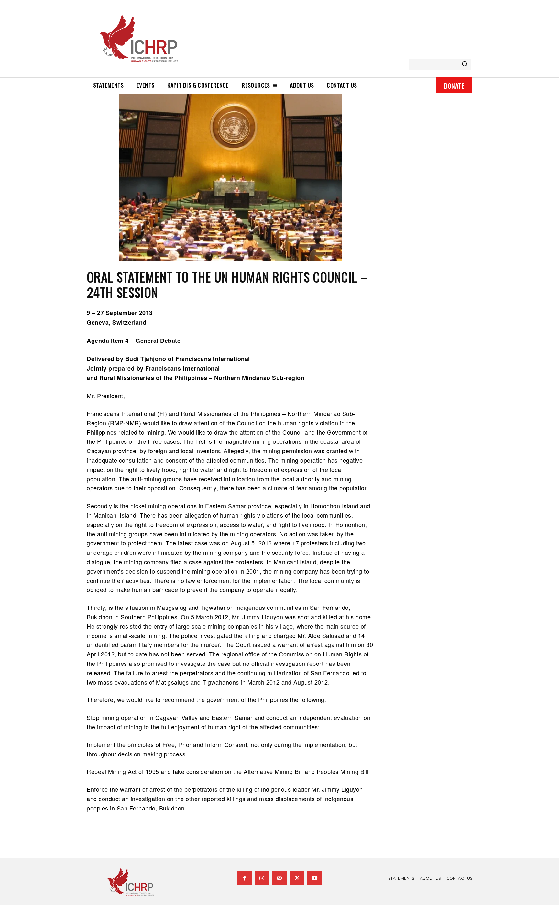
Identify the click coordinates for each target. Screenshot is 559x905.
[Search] (464, 64)
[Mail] (279, 878)
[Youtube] (314, 878)
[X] (297, 878)
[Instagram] (262, 878)
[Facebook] (244, 878)
